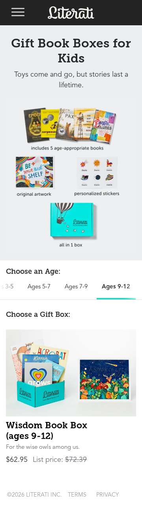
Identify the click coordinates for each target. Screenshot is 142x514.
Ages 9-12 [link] (116, 287)
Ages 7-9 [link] (76, 287)
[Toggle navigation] (17, 13)
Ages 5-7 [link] (39, 287)
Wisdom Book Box (46, 430)
